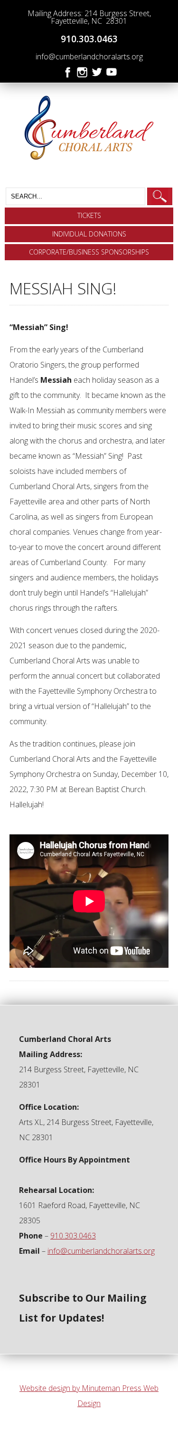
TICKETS (89, 215)
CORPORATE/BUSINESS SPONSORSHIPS (89, 251)
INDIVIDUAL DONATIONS (89, 233)
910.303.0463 (89, 38)
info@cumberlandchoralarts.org (89, 56)
